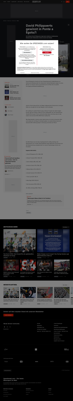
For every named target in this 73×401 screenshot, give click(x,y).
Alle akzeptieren (27, 52)
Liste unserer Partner (47, 69)
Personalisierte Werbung (27, 60)
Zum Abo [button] (47, 52)
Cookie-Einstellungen (49, 72)
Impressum (22, 72)
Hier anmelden (47, 55)
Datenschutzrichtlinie (35, 72)
